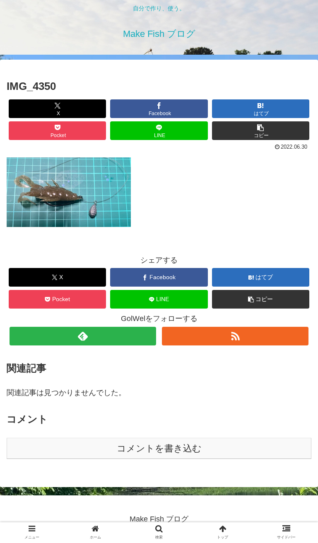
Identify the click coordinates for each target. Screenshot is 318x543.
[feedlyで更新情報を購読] (83, 336)
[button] (261, 130)
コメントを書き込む (159, 448)
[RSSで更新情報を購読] (235, 336)
